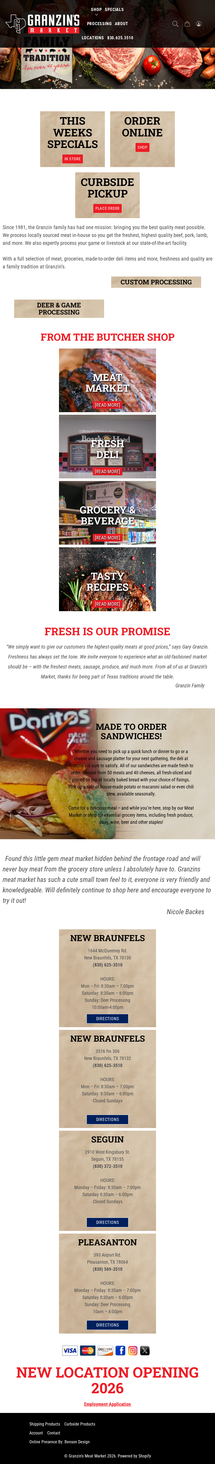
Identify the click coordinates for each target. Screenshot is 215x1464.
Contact (53, 1432)
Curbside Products (79, 1424)
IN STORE (72, 159)
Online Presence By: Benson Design (59, 1441)
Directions (107, 1018)
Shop (96, 9)
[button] (175, 24)
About (121, 23)
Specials (114, 9)
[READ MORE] (107, 405)
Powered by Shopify (134, 1456)
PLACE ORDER (107, 208)
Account (36, 1432)
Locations (93, 37)
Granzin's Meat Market (87, 1456)
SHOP (142, 147)
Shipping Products (44, 1424)
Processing (99, 23)
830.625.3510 (120, 37)
